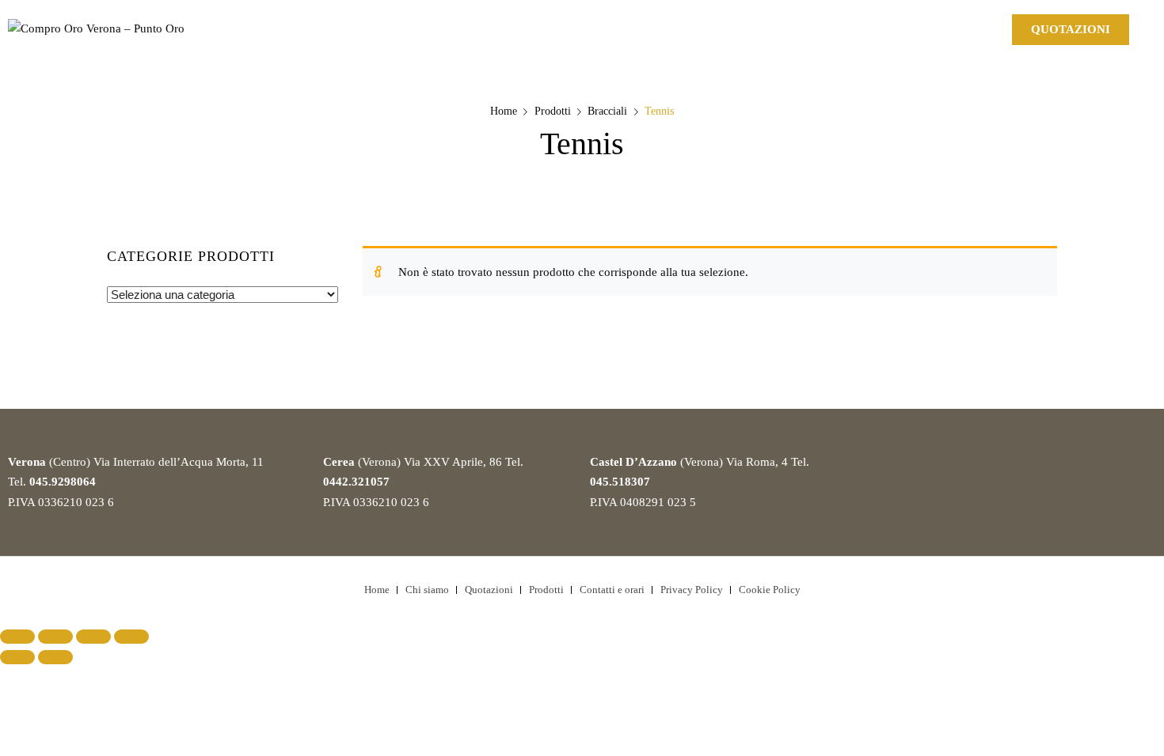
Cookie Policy (770, 589)
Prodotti (552, 111)
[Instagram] (892, 28)
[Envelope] (942, 28)
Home (503, 111)
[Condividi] (55, 636)
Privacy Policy (691, 589)
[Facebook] (843, 28)
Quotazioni (489, 589)
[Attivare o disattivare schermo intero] (93, 636)
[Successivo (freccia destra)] (55, 657)
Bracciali (607, 111)
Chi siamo (427, 589)
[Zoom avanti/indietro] (131, 636)
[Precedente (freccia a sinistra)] (17, 657)
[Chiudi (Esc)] (17, 636)
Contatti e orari (612, 589)
